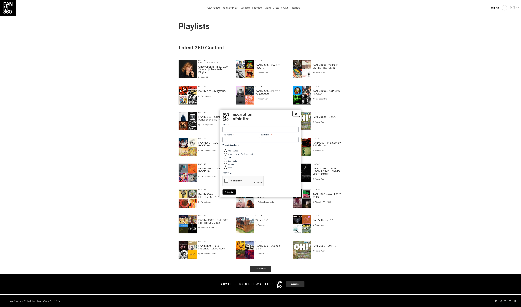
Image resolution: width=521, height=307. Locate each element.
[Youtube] (518, 8)
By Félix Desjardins (320, 99)
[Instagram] (514, 8)
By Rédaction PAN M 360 (322, 202)
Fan (229, 157)
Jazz (219, 62)
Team (39, 301)
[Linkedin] (515, 301)
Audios (268, 8)
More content (260, 269)
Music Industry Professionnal (240, 154)
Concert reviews (231, 8)
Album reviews (213, 8)
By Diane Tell (203, 77)
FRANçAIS (495, 8)
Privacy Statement (15, 301)
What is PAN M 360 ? (51, 301)
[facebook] (511, 8)
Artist (230, 168)
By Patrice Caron (261, 73)
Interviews (257, 8)
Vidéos (276, 8)
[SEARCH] (504, 8)
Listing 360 (245, 8)
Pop (200, 62)
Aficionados (233, 151)
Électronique (209, 62)
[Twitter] (505, 301)
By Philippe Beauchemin (207, 150)
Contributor (233, 161)
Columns (285, 8)
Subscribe (295, 284)
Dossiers (296, 8)
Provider (231, 164)
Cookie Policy (29, 301)
